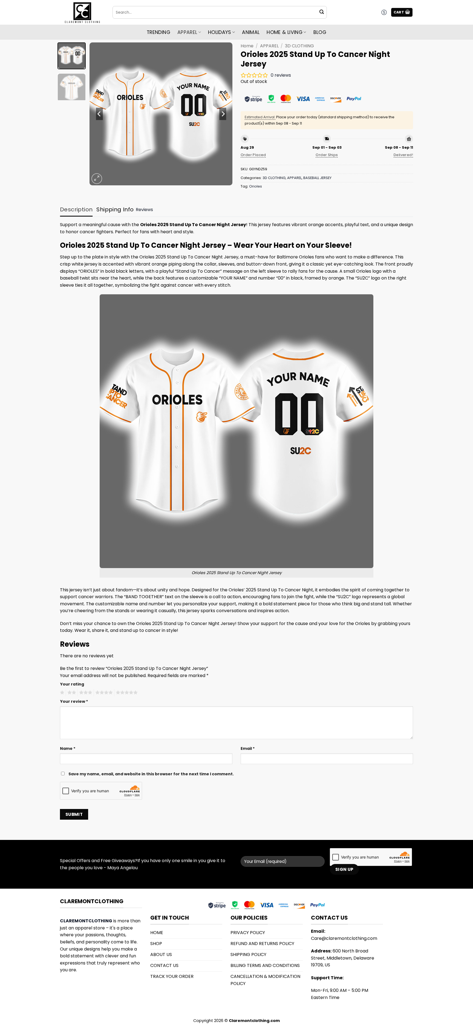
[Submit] (321, 12)
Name (68, 748)
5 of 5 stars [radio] (126, 692)
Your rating (72, 684)
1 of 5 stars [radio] (61, 692)
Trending (158, 32)
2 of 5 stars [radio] (71, 692)
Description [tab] (76, 209)
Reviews (144, 209)
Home (247, 46)
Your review (74, 701)
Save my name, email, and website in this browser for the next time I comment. (151, 774)
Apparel (187, 32)
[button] (402, 12)
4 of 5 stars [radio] (103, 692)
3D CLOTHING (299, 46)
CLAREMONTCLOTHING (86, 921)
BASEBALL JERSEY (317, 177)
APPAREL (269, 46)
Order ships (327, 154)
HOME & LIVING (284, 32)
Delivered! (403, 154)
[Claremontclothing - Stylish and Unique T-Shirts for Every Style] (82, 12)
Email (248, 748)
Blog (319, 32)
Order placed (253, 154)
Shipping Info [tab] (115, 209)
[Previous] (99, 114)
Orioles (255, 186)
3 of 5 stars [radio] (84, 692)
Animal (250, 32)
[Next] (223, 114)
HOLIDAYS (219, 32)
